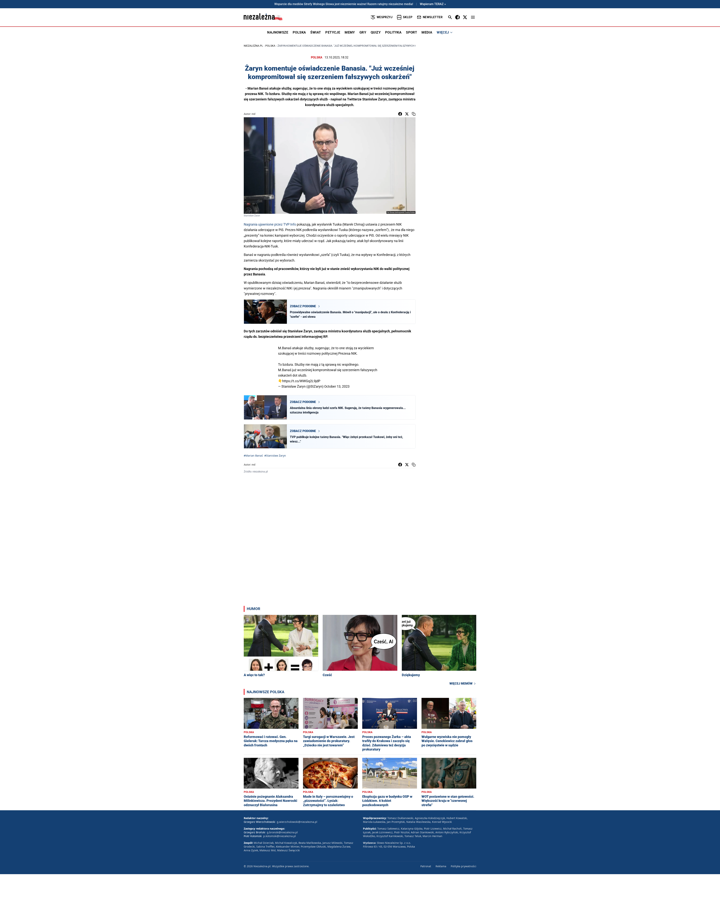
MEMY (350, 32)
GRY (362, 32)
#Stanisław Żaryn (275, 455)
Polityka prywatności (463, 866)
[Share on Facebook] (400, 114)
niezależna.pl (253, 45)
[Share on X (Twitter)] (407, 114)
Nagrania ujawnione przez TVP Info (270, 224)
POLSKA (299, 32)
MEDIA (427, 32)
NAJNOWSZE (277, 32)
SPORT (411, 32)
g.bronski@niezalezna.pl (282, 832)
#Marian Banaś (253, 455)
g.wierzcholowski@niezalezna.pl (297, 822)
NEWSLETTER (432, 17)
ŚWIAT (315, 32)
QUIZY (376, 32)
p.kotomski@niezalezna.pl (279, 836)
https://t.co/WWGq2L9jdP (301, 381)
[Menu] (473, 17)
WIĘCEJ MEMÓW (460, 683)
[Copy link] (414, 114)
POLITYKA (393, 32)
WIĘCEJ (443, 32)
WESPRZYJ (384, 17)
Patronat (425, 866)
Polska (270, 45)
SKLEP (407, 17)
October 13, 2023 (337, 386)
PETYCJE (332, 32)
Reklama (441, 866)
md (253, 113)
